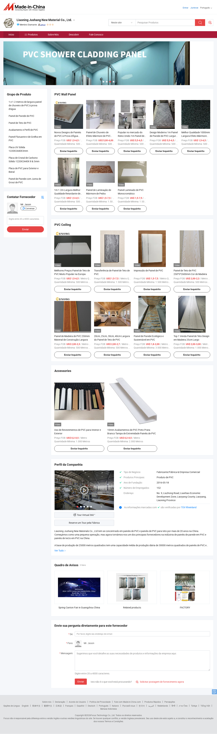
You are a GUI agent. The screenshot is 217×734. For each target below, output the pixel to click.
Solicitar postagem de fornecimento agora (160, 681)
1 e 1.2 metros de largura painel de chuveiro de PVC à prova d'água (25, 105)
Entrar (185, 7)
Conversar (30, 208)
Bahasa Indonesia (108, 708)
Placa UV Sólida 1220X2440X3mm (18, 149)
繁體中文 (48, 705)
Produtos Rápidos (152, 701)
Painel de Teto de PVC (20, 122)
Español (80, 705)
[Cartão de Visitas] (42, 197)
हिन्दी (173, 705)
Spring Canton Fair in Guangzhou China (79, 607)
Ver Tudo (59, 550)
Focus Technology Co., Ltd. (103, 715)
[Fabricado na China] (25, 7)
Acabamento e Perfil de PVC (23, 129)
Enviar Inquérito (68, 151)
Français (69, 705)
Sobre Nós (53, 34)
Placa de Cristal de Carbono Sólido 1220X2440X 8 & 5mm (24, 159)
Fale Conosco (96, 34)
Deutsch (91, 705)
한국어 (142, 705)
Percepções (169, 701)
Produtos (33, 34)
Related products (132, 607)
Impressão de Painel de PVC (148, 270)
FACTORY (185, 607)
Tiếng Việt (205, 705)
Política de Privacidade (100, 701)
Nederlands (162, 705)
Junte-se (194, 7)
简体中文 (36, 705)
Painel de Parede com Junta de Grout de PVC (25, 180)
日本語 (59, 705)
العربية (151, 705)
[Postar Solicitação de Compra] (210, 22)
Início (11, 34)
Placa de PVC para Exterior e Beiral (23, 170)
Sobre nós (46, 701)
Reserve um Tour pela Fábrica (84, 522)
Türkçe (194, 705)
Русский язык (128, 705)
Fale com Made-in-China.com (127, 701)
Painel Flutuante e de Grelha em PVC (25, 138)
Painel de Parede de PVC (21, 115)
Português (103, 705)
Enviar (80, 681)
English (25, 705)
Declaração (60, 701)
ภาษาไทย (183, 705)
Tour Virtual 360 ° (86, 515)
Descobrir (74, 34)
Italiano (115, 705)
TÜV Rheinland (188, 507)
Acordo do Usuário (77, 701)
